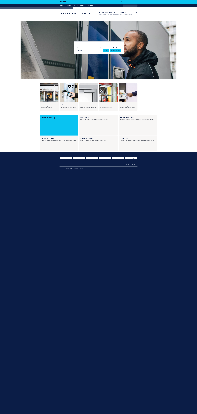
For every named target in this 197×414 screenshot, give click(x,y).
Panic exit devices (124, 124)
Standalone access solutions (47, 146)
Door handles (123, 125)
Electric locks (123, 146)
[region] (99, 47)
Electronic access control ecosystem (48, 145)
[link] (118, 1)
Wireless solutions (45, 148)
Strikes (122, 149)
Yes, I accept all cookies (116, 50)
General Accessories (124, 129)
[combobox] (130, 6)
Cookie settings (79, 50)
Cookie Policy (111, 47)
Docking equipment (84, 142)
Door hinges (123, 126)
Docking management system (86, 144)
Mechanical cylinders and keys (126, 145)
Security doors (123, 121)
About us (90, 5)
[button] (63, 5)
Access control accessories (46, 149)
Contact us (82, 5)
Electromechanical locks (125, 142)
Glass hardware (123, 128)
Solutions (61, 5)
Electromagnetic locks (124, 144)
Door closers (123, 122)
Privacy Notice (116, 47)
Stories (75, 5)
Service (68, 5)
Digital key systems (45, 144)
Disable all (106, 50)
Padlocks (122, 148)
